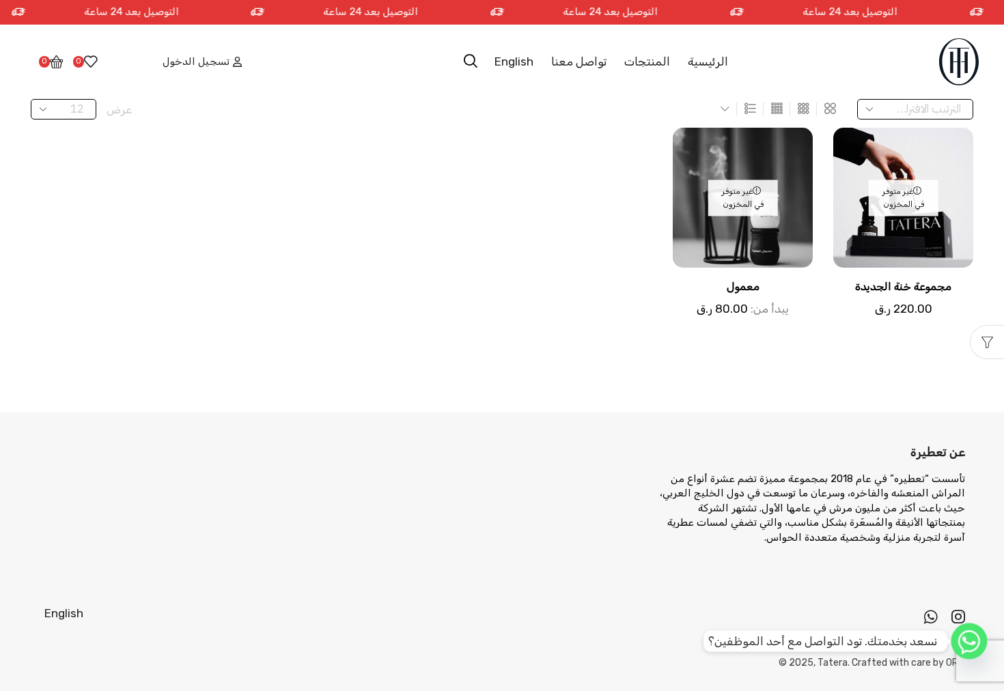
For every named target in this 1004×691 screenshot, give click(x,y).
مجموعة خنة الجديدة (903, 286)
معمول (743, 286)
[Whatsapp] (930, 616)
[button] (470, 61)
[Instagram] (958, 616)
